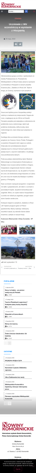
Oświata (18, 18)
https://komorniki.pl (18, 446)
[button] (16, 44)
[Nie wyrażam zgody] (33, 466)
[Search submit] (26, 11)
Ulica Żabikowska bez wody (14, 377)
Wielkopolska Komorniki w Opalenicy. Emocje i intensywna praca (16, 387)
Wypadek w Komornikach (14, 314)
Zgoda (18, 469)
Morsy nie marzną (11, 324)
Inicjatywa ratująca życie (13, 360)
